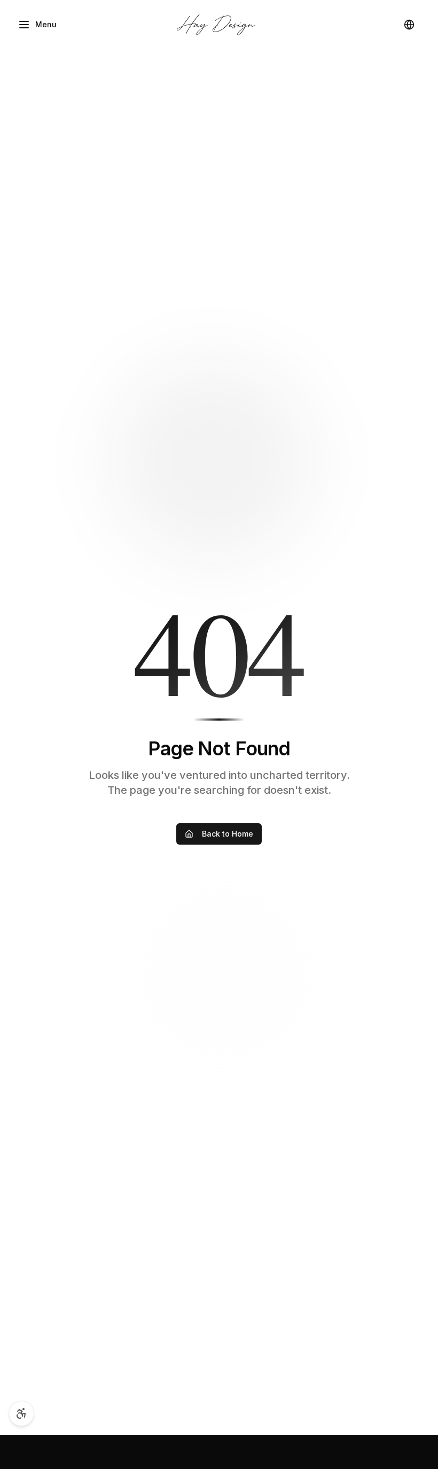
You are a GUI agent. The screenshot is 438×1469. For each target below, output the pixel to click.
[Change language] (409, 24)
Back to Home (227, 833)
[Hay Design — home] (216, 24)
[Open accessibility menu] (21, 1413)
